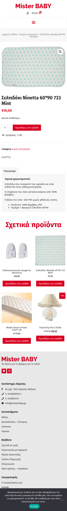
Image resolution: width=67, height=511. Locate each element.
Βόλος (5, 417)
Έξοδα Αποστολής (11, 455)
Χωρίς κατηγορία (28, 34)
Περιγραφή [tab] (10, 171)
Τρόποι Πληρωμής (11, 459)
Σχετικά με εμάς (10, 445)
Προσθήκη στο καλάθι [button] (17, 283)
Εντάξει (34, 506)
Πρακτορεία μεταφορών (14, 450)
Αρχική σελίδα (9, 34)
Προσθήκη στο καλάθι (27, 127)
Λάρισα (5, 431)
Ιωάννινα (6, 426)
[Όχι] (62, 499)
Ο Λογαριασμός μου (12, 483)
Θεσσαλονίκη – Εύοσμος (14, 422)
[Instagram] (9, 371)
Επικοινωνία (8, 464)
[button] (33, 22)
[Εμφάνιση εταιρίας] (6, 160)
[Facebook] (4, 371)
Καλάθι (5, 487)
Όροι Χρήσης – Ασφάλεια (15, 469)
